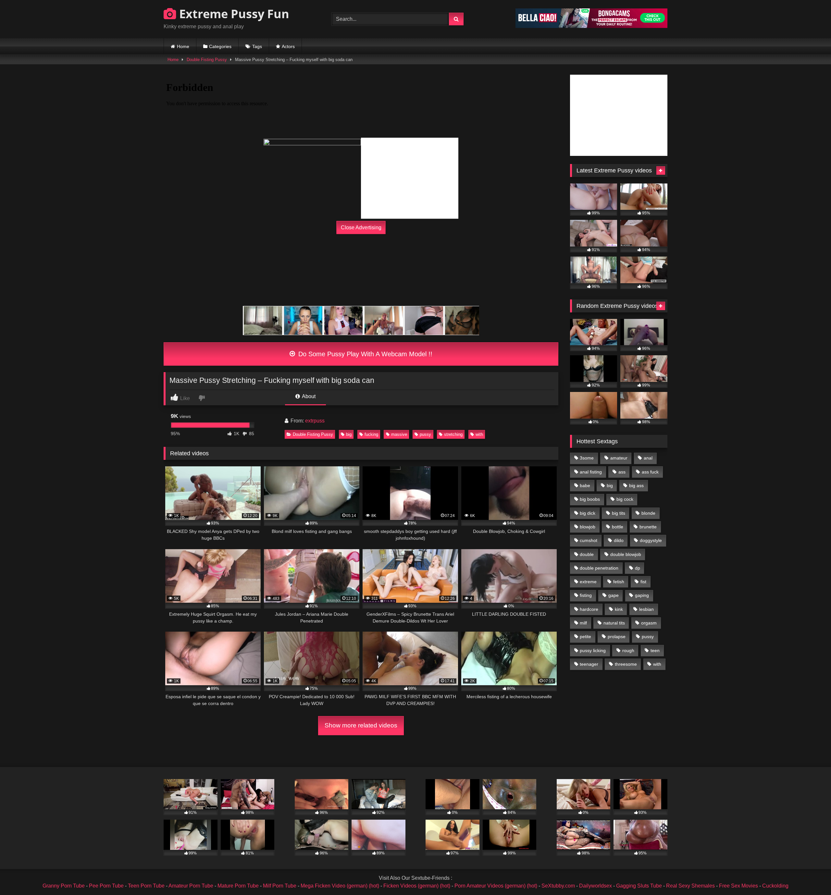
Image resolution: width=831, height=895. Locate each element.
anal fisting (591, 471)
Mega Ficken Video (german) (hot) (340, 886)
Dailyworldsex (595, 886)
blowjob (587, 526)
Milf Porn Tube (279, 886)
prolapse (617, 636)
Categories (220, 46)
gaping (642, 595)
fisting (586, 595)
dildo (619, 540)
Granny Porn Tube (64, 886)
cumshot (588, 540)
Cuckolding (775, 886)
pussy (425, 434)
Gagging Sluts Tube (639, 886)
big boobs (590, 499)
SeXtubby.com (558, 886)
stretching (453, 434)
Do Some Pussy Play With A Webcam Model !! (364, 354)
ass (622, 471)
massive (399, 434)
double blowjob (625, 554)
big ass (636, 485)
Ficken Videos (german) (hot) (416, 886)
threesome (626, 664)
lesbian (646, 609)
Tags (257, 46)
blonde (648, 513)
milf (583, 622)
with (479, 434)
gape (613, 595)
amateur (618, 457)
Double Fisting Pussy (207, 59)
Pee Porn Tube (106, 886)
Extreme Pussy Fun (232, 14)
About (308, 396)
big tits (618, 513)
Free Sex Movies (738, 886)
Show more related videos (361, 725)
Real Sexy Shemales (690, 886)
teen (655, 650)
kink (619, 609)
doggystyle (651, 540)
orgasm (649, 622)
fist (643, 581)
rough (628, 650)
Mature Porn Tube (238, 886)
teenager (589, 664)
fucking (371, 434)
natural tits (614, 622)
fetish (618, 581)
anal (648, 457)
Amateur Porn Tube (190, 886)
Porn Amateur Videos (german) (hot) (495, 886)
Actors (288, 46)
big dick (587, 513)
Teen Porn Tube (146, 886)
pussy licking (593, 650)
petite (585, 636)
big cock (624, 499)
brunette (648, 526)
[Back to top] (811, 875)
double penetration (599, 568)
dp (637, 568)
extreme (588, 581)
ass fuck (650, 471)
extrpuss (315, 420)
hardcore (589, 609)
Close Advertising (361, 227)
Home (183, 46)
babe (585, 485)
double (587, 554)
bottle (617, 526)
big (349, 434)
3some (587, 457)
